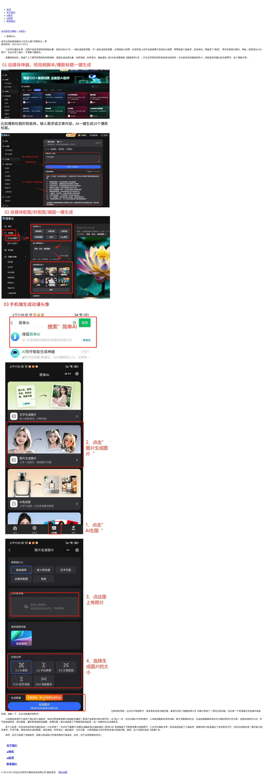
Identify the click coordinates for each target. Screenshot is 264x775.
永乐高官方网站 (8, 31)
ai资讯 (10, 15)
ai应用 (10, 18)
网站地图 (62, 772)
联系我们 (11, 21)
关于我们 (11, 12)
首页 (9, 9)
